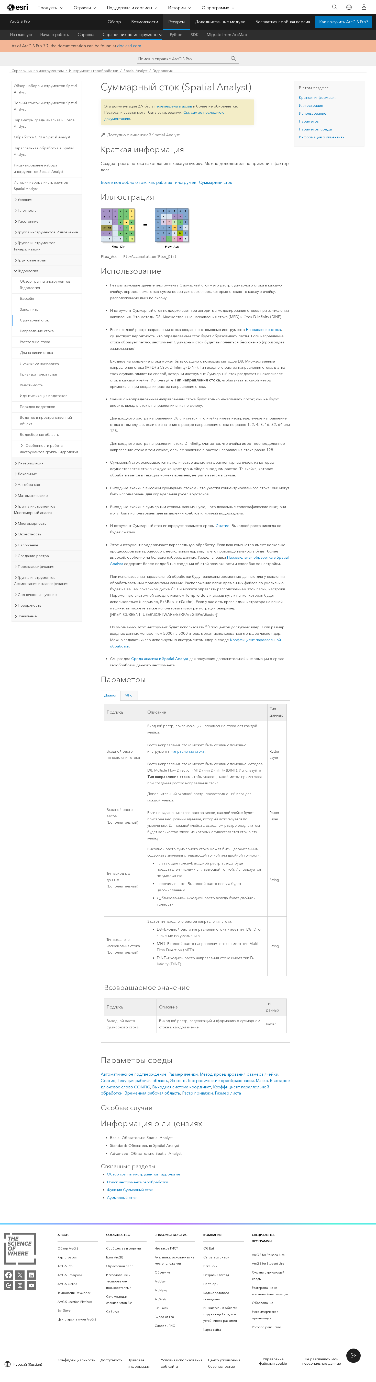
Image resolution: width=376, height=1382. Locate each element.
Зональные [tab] (27, 616)
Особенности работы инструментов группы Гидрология (49, 448)
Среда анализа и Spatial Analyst (159, 658)
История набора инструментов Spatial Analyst (41, 185)
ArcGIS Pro (20, 21)
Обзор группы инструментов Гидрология (45, 284)
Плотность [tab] (27, 210)
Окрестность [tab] (29, 534)
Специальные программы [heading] (263, 1238)
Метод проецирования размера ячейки (239, 1074)
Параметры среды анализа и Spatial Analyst (44, 123)
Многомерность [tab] (32, 523)
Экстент (178, 1080)
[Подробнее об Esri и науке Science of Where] (20, 1250)
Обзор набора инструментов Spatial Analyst (45, 89)
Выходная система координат (181, 1087)
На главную (21, 34)
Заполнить (29, 309)
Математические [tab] (33, 495)
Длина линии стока (36, 353)
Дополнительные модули (220, 21)
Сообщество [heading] (118, 1235)
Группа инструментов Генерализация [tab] (35, 246)
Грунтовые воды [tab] (32, 260)
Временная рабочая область (152, 1093)
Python (176, 34)
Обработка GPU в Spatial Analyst (42, 137)
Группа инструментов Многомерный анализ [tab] (35, 509)
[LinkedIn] (31, 1275)
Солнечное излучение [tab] (37, 594)
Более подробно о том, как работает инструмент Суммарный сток (166, 182)
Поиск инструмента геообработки (137, 1182)
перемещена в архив (173, 106)
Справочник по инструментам (132, 34)
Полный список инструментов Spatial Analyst (45, 106)
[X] (20, 1275)
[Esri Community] (8, 1285)
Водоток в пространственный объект (46, 420)
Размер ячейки (183, 1074)
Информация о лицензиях (321, 137)
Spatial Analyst (135, 71)
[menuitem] (78, 1248)
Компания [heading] (212, 1235)
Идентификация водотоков (44, 396)
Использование (312, 113)
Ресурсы (176, 21)
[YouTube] (31, 1285)
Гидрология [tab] (28, 271)
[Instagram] (20, 1285)
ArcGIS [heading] (63, 1235)
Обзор (114, 21)
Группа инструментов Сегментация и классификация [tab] (41, 580)
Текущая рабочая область (142, 1080)
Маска (262, 1080)
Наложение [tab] (28, 545)
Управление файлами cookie (273, 1361)
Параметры (309, 121)
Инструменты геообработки (93, 71)
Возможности (144, 21)
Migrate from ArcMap (227, 34)
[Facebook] (8, 1275)
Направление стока (37, 331)
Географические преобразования (221, 1080)
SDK (194, 34)
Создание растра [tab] (33, 556)
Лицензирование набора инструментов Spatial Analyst (38, 168)
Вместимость (31, 385)
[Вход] (364, 7)
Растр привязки (197, 1093)
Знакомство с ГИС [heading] (171, 1235)
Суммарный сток (34, 320)
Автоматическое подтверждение (134, 1074)
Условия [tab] (25, 199)
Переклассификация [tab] (36, 566)
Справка (86, 34)
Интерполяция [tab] (30, 463)
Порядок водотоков (37, 407)
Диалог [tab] (110, 695)
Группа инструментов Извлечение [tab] (48, 232)
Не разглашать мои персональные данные (321, 1361)
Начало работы (55, 34)
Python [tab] (129, 695)
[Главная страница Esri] (18, 7)
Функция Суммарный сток (130, 1189)
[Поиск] (335, 7)
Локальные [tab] (27, 474)
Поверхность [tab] (29, 605)
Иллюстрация (311, 105)
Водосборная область (39, 434)
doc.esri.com (129, 45)
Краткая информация (318, 97)
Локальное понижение (39, 363)
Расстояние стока (35, 342)
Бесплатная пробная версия (283, 21)
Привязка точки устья (38, 374)
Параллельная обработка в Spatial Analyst (44, 151)
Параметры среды (315, 129)
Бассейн (27, 298)
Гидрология (163, 71)
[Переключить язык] (349, 7)
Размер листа (228, 1093)
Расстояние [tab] (28, 221)
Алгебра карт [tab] (30, 484)
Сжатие (222, 525)
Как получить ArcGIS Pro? (343, 21)
